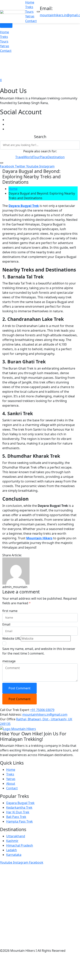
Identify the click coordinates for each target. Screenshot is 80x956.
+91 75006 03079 (42, 710)
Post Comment (19, 688)
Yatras (29, 16)
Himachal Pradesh (19, 845)
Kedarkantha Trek (19, 807)
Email (6, 624)
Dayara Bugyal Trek (20, 803)
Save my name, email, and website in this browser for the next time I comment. (38, 651)
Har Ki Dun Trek (17, 812)
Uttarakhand (15, 836)
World (28, 157)
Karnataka (13, 855)
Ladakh (11, 850)
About (10, 783)
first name (9, 611)
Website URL (11, 638)
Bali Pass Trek (16, 817)
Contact (31, 21)
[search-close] (1, 162)
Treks (29, 7)
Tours (29, 11)
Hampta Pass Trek (19, 821)
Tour (36, 157)
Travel (19, 157)
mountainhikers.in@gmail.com (44, 714)
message (9, 661)
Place (44, 157)
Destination (56, 157)
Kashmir (12, 841)
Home (29, 2)
